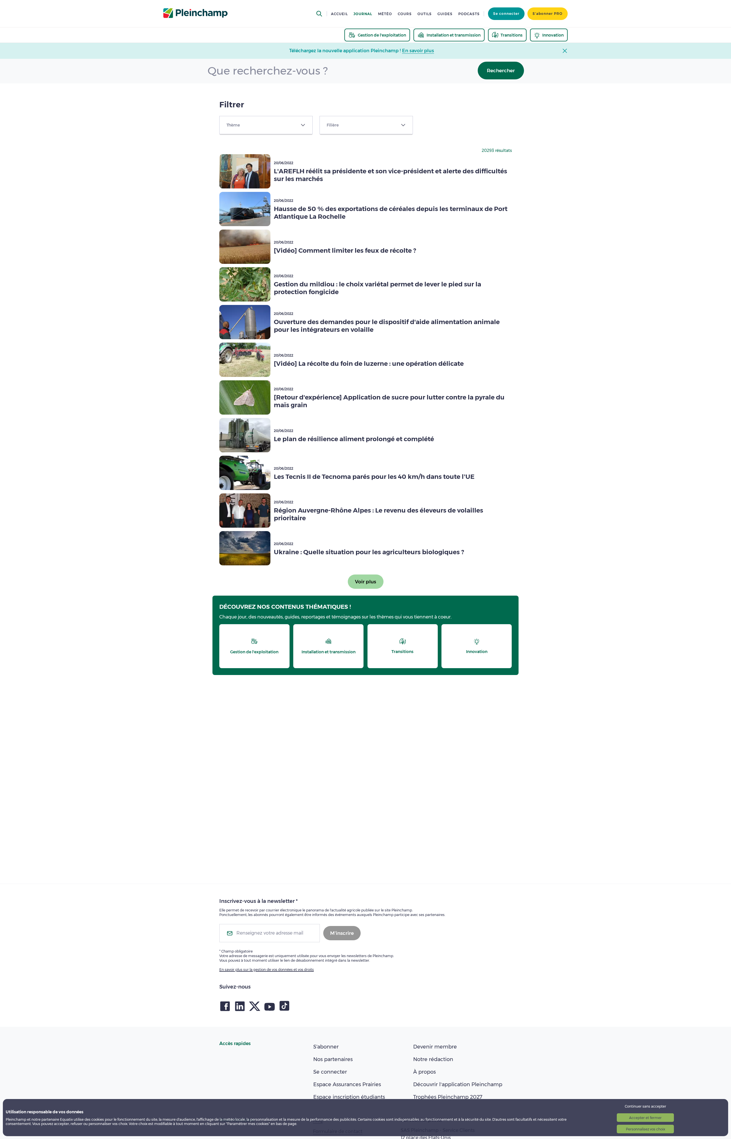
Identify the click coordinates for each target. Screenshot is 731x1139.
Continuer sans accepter (645, 1106)
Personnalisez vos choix (645, 1129)
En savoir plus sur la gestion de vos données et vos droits (266, 969)
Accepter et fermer (645, 1118)
